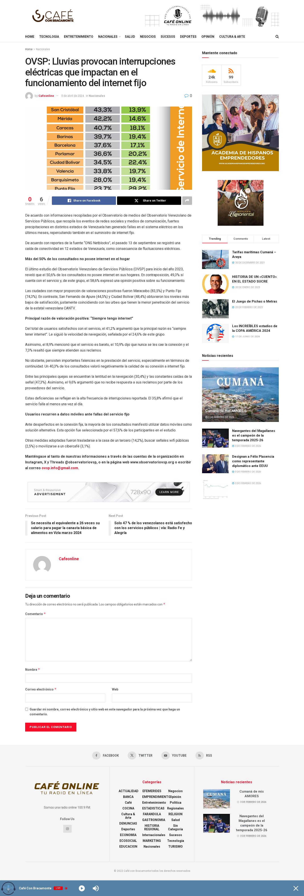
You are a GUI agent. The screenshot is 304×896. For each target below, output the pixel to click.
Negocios (148, 36)
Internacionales (153, 835)
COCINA (128, 808)
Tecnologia (49, 36)
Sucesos (168, 36)
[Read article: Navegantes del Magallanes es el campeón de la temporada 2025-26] (215, 438)
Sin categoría (175, 827)
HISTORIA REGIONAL (151, 827)
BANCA (128, 797)
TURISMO (175, 846)
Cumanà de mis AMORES (225, 411)
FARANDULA (152, 814)
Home (29, 36)
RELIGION (175, 814)
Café (128, 802)
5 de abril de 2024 (72, 95)
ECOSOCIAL (128, 841)
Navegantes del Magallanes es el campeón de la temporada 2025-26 (253, 435)
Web (115, 689)
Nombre (32, 669)
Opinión (207, 36)
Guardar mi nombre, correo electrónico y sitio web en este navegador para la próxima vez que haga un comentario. (105, 712)
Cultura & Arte (232, 36)
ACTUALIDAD (128, 791)
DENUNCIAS (128, 823)
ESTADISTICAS (153, 808)
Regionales (175, 808)
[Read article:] (215, 489)
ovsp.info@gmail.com (60, 468)
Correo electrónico (41, 689)
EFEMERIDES (151, 791)
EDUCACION (128, 846)
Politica (175, 802)
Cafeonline (46, 95)
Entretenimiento (78, 36)
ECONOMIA (128, 835)
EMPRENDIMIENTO (156, 797)
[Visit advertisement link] (212, 15)
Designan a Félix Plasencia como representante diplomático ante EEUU (253, 461)
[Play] (81, 888)
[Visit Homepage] (54, 15)
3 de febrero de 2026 (220, 417)
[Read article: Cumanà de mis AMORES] (240, 394)
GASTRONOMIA (153, 820)
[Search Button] (277, 36)
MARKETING (152, 841)
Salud (130, 36)
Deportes (188, 36)
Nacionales (108, 36)
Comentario (35, 614)
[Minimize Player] (296, 888)
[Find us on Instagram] (67, 829)
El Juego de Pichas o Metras (254, 301)
